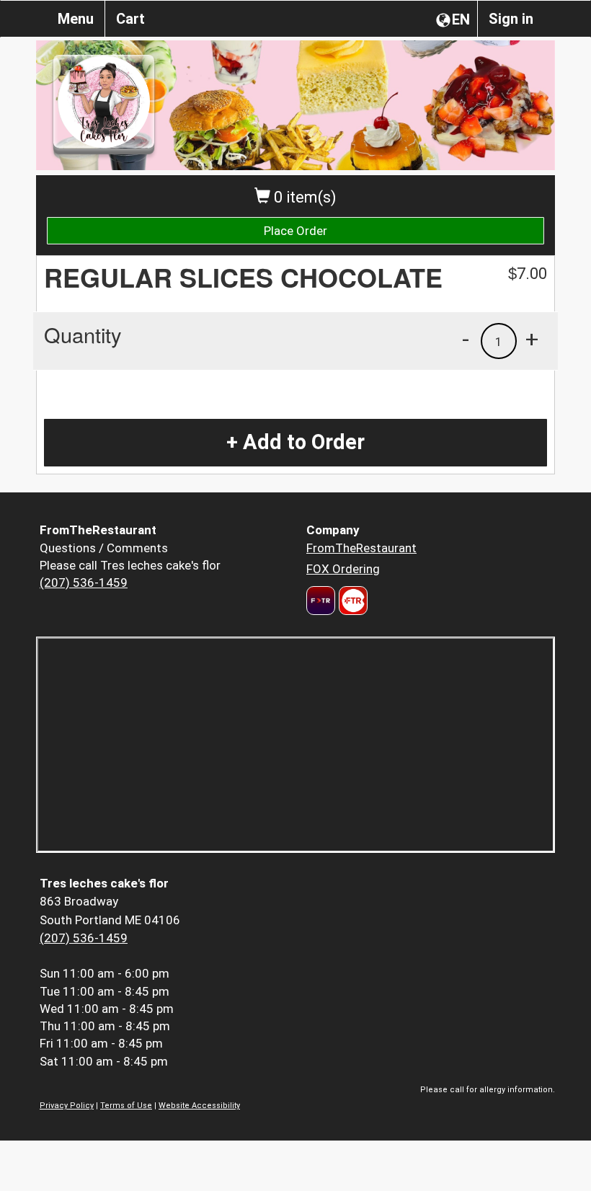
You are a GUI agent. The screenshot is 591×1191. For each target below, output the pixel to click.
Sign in (511, 18)
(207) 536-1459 (84, 582)
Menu (76, 18)
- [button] (465, 339)
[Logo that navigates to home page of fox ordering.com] (351, 600)
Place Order (295, 230)
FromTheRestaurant (361, 548)
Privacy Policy (67, 1105)
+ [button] (531, 339)
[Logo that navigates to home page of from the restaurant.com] (320, 600)
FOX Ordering (343, 569)
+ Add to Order (295, 442)
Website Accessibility (199, 1105)
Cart (130, 18)
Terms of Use (126, 1105)
